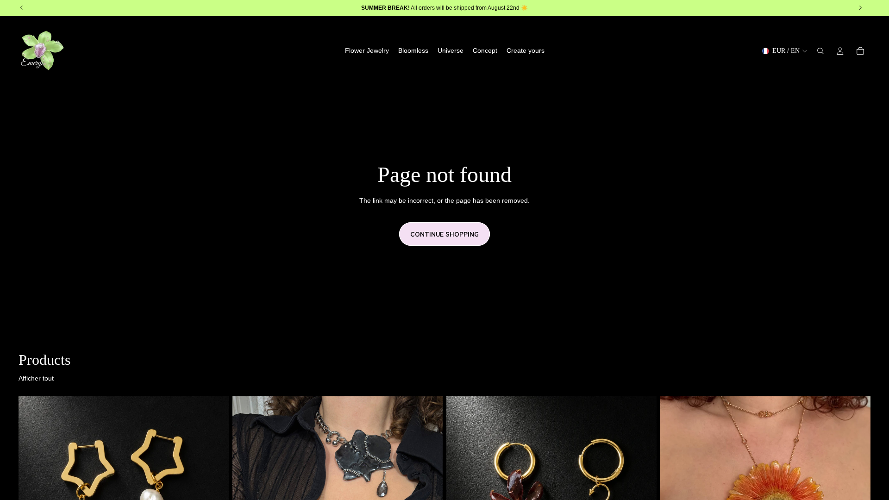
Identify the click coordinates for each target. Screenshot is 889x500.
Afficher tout (36, 378)
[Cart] (860, 51)
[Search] (820, 51)
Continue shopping (444, 233)
